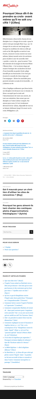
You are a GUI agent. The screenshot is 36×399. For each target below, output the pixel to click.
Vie (4, 177)
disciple (11, 177)
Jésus (17, 175)
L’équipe (8, 247)
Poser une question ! (12, 249)
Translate (17, 379)
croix (7, 177)
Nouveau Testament (26, 175)
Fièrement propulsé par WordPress (14, 386)
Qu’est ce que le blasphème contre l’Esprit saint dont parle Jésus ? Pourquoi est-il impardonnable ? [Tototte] (19, 298)
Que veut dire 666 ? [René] (14, 281)
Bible (14, 175)
